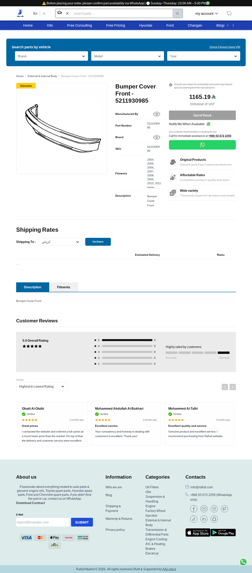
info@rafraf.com (202, 487)
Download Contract (30, 503)
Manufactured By (126, 113)
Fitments (121, 173)
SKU (118, 148)
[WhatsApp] (202, 145)
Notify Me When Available (187, 124)
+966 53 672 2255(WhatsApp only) (211, 497)
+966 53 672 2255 (219, 135)
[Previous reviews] (225, 387)
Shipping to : (26, 241)
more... (151, 187)
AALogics (169, 569)
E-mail (19, 514)
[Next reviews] (233, 387)
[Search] (177, 13)
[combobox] (41, 242)
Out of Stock (202, 115)
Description (123, 195)
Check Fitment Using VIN (224, 46)
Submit (82, 522)
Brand (119, 137)
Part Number (123, 125)
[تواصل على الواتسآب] (243, 564)
